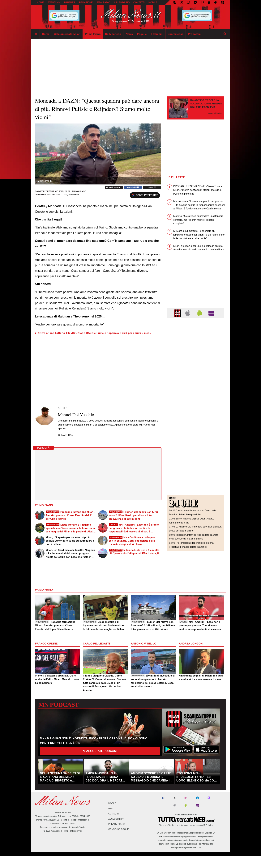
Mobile (112, 803)
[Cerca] (225, 34)
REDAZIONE (86, 2)
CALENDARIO (122, 2)
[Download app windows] (222, 2)
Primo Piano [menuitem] (93, 33)
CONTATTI (138, 2)
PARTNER (69, 2)
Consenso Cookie (118, 829)
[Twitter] (181, 2)
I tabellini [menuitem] (157, 33)
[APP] (178, 312)
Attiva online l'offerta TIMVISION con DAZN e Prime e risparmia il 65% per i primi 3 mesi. (94, 332)
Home (40, 2)
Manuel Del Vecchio (49, 194)
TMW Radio (103, 2)
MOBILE (152, 2)
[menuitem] (36, 34)
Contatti (113, 814)
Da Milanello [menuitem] (113, 33)
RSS (110, 808)
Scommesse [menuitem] (175, 33)
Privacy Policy (116, 824)
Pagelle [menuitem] (142, 33)
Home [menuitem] (45, 33)
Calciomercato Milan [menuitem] (67, 33)
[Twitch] (202, 2)
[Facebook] (174, 2)
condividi (132, 187)
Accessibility (116, 819)
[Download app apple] (209, 2)
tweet (151, 187)
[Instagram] (188, 2)
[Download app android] (215, 2)
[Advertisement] (195, 344)
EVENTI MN (54, 2)
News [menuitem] (129, 33)
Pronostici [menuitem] (194, 33)
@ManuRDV (72, 194)
